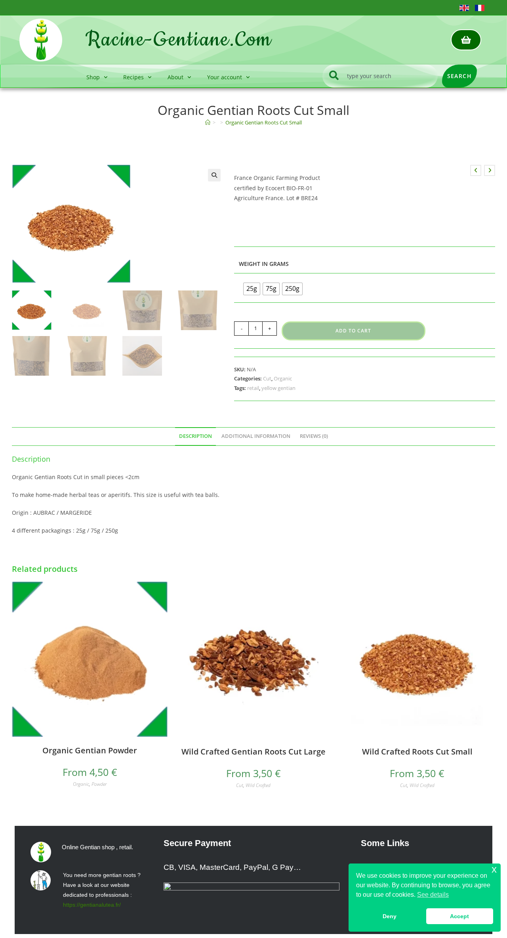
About (175, 77)
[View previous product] (475, 170)
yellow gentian (278, 388)
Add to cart (353, 330)
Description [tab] (195, 436)
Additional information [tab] (255, 436)
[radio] (252, 289)
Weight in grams (264, 263)
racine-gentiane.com (178, 39)
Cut (267, 378)
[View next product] (489, 170)
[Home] (207, 122)
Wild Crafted (258, 785)
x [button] (494, 869)
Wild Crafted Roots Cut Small (417, 751)
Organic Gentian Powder (89, 750)
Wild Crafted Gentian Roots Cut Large (253, 751)
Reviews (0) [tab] (314, 436)
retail (253, 388)
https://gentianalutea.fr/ (92, 905)
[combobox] (379, 76)
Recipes (133, 77)
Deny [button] (389, 916)
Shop (93, 77)
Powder (99, 784)
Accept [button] (459, 916)
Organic (283, 378)
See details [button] (433, 894)
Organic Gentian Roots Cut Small (263, 122)
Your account (224, 77)
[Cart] (466, 39)
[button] (214, 175)
